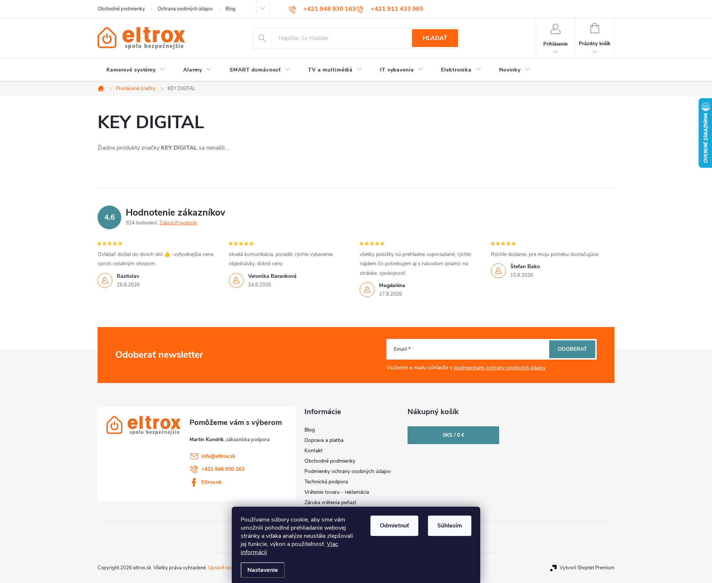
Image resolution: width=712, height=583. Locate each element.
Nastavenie (262, 570)
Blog (230, 9)
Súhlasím (449, 526)
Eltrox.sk (211, 482)
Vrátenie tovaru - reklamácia (336, 492)
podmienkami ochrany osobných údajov (499, 367)
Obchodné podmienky (121, 9)
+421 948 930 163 (222, 469)
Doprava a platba (323, 440)
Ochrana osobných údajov (185, 9)
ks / (453, 435)
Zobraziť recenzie (178, 223)
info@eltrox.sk (218, 456)
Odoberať (572, 349)
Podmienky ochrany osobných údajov (347, 471)
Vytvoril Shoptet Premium (587, 567)
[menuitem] (136, 70)
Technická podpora (326, 481)
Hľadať (435, 38)
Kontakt (313, 450)
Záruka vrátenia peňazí (330, 502)
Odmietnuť (394, 526)
